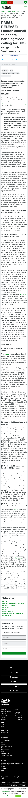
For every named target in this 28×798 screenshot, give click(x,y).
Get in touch (18, 719)
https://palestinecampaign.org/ (8, 7)
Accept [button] (18, 795)
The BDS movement (7, 472)
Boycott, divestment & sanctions (13, 603)
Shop (2, 770)
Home (3, 12)
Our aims (17, 714)
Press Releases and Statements (12, 613)
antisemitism (5, 70)
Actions (4, 601)
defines (15, 510)
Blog (8, 12)
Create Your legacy (6, 755)
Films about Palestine (7, 765)
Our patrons (18, 717)
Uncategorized (7, 615)
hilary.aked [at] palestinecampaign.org (13, 104)
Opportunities (19, 716)
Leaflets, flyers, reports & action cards (12, 763)
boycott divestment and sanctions (10, 73)
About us (17, 712)
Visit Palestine (5, 753)
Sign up (14, 653)
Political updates (7, 611)
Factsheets (4, 767)
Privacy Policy (4, 791)
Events (3, 748)
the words (18, 558)
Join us (4, 2)
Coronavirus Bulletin (8, 605)
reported (4, 546)
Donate (10, 2)
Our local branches (6, 746)
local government (6, 76)
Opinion (4, 609)
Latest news (15, 12)
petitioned (23, 294)
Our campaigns (5, 740)
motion (6, 354)
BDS (11, 70)
